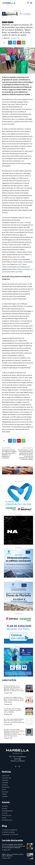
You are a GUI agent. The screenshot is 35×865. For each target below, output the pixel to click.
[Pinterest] (19, 42)
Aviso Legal (17, 759)
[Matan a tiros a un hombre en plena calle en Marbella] (30, 856)
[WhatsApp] (23, 42)
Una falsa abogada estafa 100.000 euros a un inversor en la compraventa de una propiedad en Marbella (13, 846)
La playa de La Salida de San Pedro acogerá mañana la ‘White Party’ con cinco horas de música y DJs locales (14, 700)
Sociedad (10, 22)
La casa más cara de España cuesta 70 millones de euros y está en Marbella (13, 710)
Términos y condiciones (17, 761)
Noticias (4, 22)
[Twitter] (14, 42)
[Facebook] (10, 42)
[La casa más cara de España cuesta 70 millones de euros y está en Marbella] (29, 711)
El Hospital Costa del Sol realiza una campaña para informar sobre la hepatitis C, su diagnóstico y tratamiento (9, 454)
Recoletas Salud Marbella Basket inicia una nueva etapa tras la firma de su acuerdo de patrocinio (14, 720)
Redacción (7, 38)
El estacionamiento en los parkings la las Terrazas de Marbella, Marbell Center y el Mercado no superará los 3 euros (14, 688)
